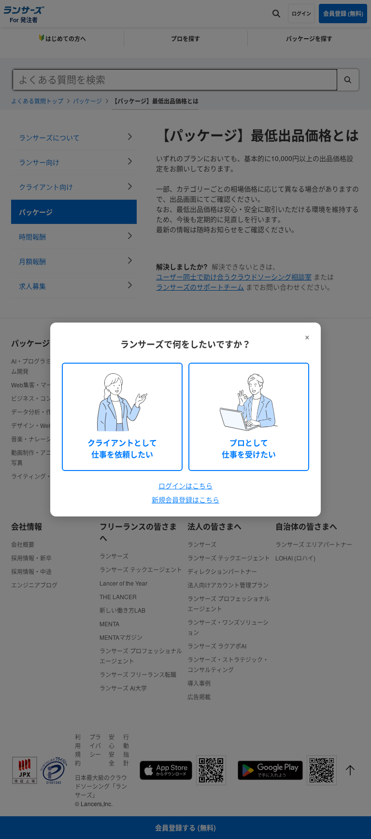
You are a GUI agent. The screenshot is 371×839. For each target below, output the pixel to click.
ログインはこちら (185, 485)
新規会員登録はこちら (185, 499)
